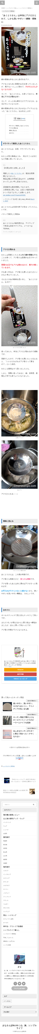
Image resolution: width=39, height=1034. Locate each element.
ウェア (5, 826)
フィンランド (7, 896)
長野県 (5, 848)
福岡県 (5, 859)
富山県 (5, 852)
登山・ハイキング (9, 915)
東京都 (5, 844)
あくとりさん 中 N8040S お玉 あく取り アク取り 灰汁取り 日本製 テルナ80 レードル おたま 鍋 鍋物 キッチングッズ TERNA (20, 663)
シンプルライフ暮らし (11, 930)
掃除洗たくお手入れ (9, 941)
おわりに (12, 133)
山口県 (5, 855)
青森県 (5, 841)
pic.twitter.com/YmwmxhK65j (14, 195)
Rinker (10, 666)
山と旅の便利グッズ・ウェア (13, 818)
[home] (23, 983)
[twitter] (15, 983)
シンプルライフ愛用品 (9, 766)
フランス (5, 900)
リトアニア (6, 911)
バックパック (7, 822)
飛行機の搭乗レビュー (11, 815)
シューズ (5, 829)
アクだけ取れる (14, 128)
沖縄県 (5, 863)
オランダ (5, 882)
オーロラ (5, 922)
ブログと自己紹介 (19, 988)
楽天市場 (20, 674)
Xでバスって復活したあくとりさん (19, 125)
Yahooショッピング (20, 679)
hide (23, 118)
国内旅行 (6, 837)
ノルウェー (6, 893)
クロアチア (6, 885)
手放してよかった (8, 937)
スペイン (5, 889)
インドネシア (7, 874)
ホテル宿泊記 (7, 1001)
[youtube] (19, 983)
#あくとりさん (16, 173)
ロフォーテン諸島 (8, 919)
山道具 (5, 833)
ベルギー (5, 904)
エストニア (6, 878)
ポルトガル (6, 908)
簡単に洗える (13, 130)
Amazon (20, 670)
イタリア (5, 870)
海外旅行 (6, 867)
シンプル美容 (7, 945)
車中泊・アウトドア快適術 (13, 926)
